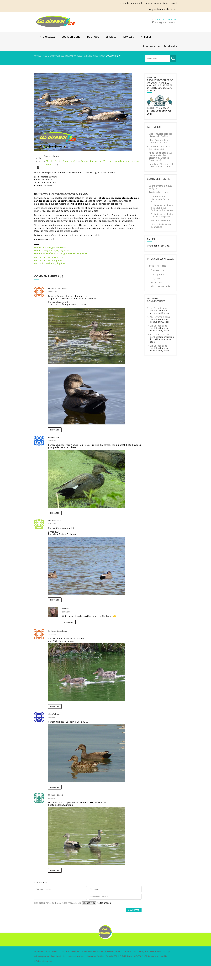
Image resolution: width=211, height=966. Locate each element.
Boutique (93, 36)
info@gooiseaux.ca (165, 22)
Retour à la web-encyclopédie (49, 263)
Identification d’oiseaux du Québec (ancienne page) (161, 339)
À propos (146, 36)
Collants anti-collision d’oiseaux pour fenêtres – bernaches (162, 208)
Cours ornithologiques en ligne (160, 187)
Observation (157, 270)
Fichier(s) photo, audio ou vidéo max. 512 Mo (58, 902)
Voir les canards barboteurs (48, 257)
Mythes (156, 278)
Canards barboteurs (94, 56)
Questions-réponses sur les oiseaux (159, 147)
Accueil (37, 56)
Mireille (65, 608)
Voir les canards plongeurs (48, 260)
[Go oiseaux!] (55, 21)
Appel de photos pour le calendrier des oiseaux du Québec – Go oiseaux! (160, 156)
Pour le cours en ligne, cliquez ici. (50, 247)
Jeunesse (128, 36)
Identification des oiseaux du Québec (159, 311)
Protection (156, 282)
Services (111, 36)
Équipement (159, 274)
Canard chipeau (52, 156)
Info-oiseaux (47, 36)
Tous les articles (157, 265)
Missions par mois (160, 286)
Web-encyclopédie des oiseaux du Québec (62, 56)
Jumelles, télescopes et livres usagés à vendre (161, 165)
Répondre (54, 430)
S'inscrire (172, 46)
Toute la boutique (158, 192)
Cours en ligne (71, 36)
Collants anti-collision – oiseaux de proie (162, 215)
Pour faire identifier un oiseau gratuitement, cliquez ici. (60, 253)
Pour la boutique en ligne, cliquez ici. (52, 250)
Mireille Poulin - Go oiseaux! (60, 161)
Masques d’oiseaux (160, 220)
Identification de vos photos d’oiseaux (159, 141)
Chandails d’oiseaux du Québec (161, 225)
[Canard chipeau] (83, 150)
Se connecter (153, 46)
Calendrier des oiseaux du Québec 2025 (161, 199)
